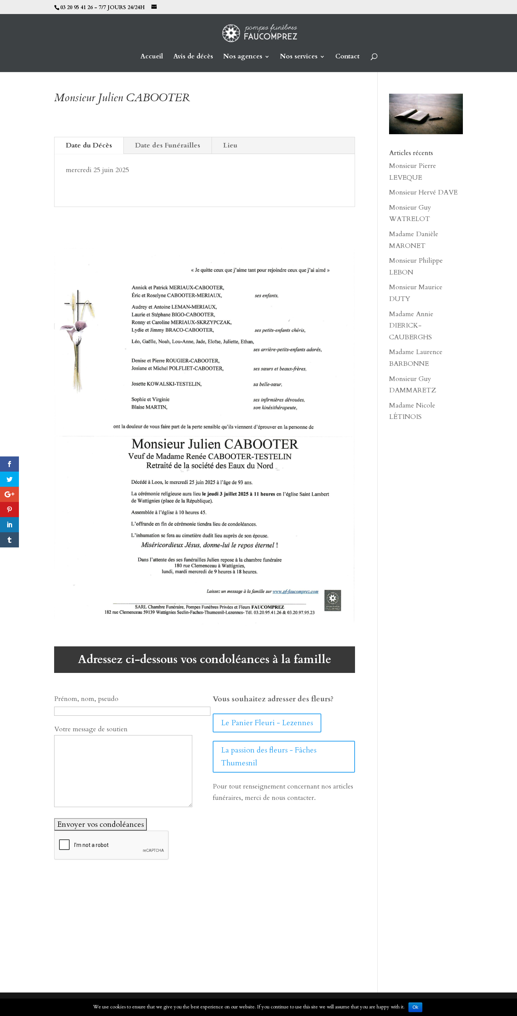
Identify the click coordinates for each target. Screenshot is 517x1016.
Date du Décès (89, 145)
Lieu (230, 145)
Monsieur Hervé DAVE (423, 192)
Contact (347, 57)
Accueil (151, 57)
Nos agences (242, 57)
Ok (415, 1007)
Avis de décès (193, 57)
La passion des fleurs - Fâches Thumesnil (268, 756)
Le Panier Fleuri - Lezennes (267, 723)
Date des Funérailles (167, 145)
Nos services (299, 57)
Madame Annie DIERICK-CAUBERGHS (411, 325)
